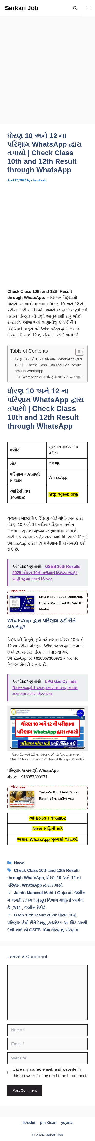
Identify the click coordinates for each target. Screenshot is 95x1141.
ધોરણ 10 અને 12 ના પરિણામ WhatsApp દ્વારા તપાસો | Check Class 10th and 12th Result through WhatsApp (48, 365)
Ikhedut (29, 1122)
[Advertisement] (47, 74)
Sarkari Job (21, 7)
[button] (75, 8)
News (19, 863)
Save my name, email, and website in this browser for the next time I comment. (50, 1072)
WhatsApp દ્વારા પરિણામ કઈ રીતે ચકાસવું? (52, 377)
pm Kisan (48, 1122)
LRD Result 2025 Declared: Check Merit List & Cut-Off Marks (61, 603)
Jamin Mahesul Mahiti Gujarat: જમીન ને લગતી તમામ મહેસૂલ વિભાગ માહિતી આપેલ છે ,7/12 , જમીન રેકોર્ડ (46, 900)
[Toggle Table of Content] (77, 352)
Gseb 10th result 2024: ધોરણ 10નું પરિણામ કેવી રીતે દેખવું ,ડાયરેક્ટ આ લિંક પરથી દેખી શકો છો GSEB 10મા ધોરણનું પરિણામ (47, 922)
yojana (66, 1122)
